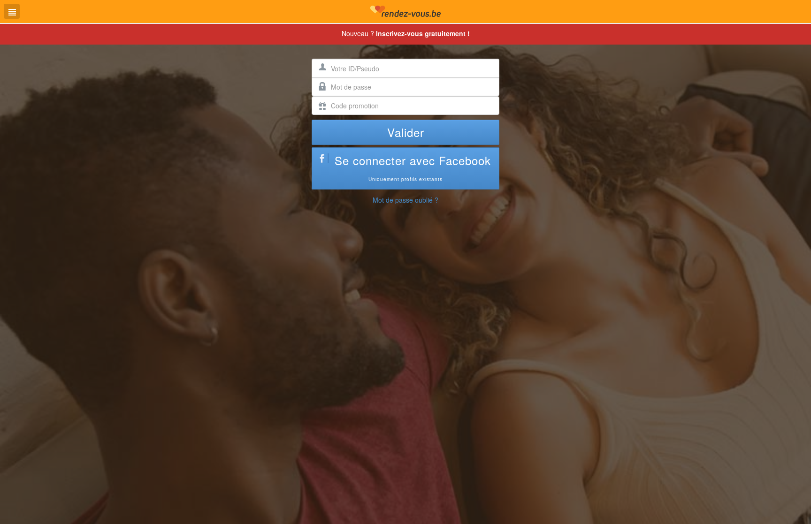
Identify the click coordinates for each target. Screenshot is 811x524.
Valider (405, 132)
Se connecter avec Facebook (413, 167)
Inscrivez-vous (423, 33)
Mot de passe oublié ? (405, 200)
